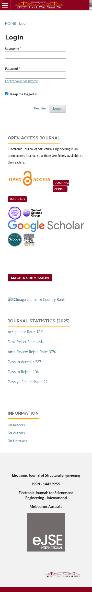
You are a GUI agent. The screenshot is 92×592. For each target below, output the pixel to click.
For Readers (16, 425)
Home (10, 23)
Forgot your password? (21, 81)
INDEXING (17, 199)
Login (57, 108)
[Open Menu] (5, 5)
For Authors (16, 433)
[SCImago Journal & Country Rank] (36, 300)
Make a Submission (30, 278)
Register (40, 108)
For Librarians (17, 441)
